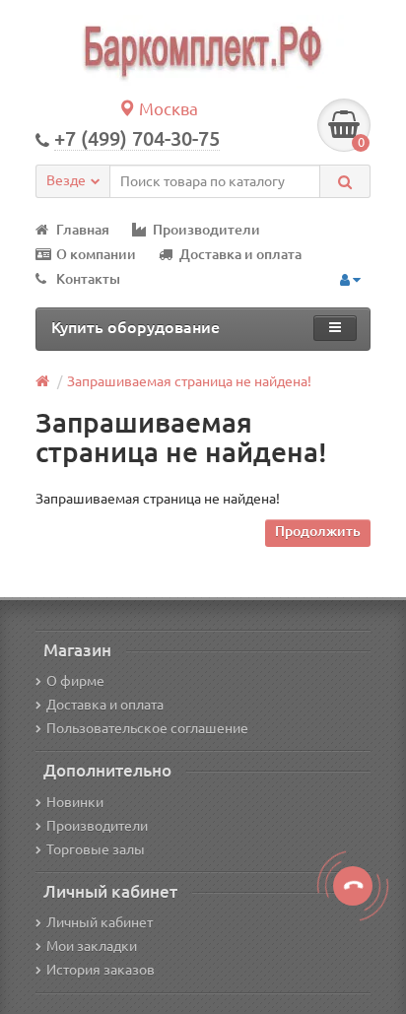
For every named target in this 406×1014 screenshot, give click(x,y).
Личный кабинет (99, 922)
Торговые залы (95, 849)
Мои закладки (91, 946)
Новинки (74, 802)
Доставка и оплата (240, 254)
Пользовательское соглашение (147, 728)
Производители (206, 229)
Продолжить (318, 531)
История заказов (100, 970)
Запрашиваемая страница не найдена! (189, 381)
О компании (96, 254)
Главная (82, 229)
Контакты (88, 279)
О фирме (75, 681)
